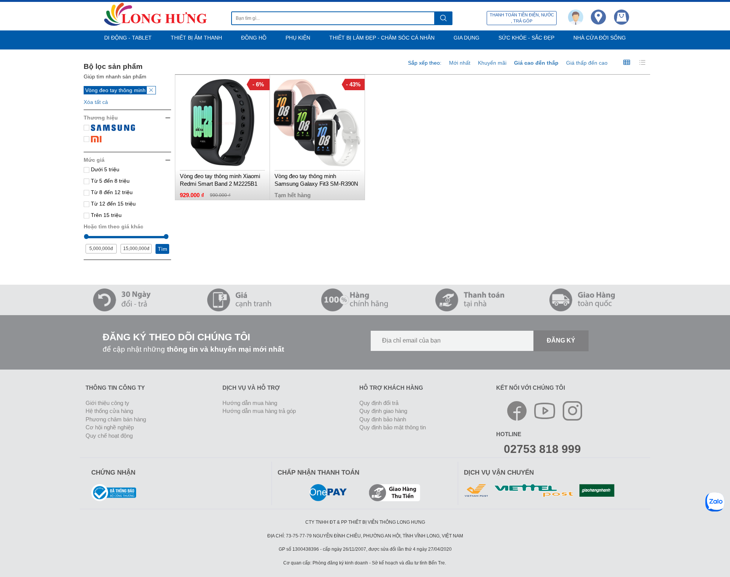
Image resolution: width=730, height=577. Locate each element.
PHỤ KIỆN (298, 38)
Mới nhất (459, 63)
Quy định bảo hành (382, 419)
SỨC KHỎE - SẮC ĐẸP (526, 38)
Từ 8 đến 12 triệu (111, 192)
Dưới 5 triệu (104, 169)
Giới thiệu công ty (107, 403)
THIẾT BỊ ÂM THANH (196, 38)
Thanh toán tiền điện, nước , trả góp (522, 18)
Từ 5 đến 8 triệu (109, 181)
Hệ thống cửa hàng (109, 411)
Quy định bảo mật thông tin (392, 427)
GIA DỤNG (466, 38)
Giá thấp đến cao (587, 63)
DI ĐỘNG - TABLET (128, 38)
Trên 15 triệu (105, 215)
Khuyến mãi (492, 63)
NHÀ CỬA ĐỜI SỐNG (599, 38)
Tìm (162, 249)
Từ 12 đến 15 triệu (112, 204)
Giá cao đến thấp (536, 63)
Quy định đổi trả (378, 403)
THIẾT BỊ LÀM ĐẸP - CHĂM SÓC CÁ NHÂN (382, 38)
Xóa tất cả (96, 102)
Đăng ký (561, 340)
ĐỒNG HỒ (254, 38)
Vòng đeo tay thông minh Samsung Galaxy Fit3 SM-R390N (316, 180)
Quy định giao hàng (383, 411)
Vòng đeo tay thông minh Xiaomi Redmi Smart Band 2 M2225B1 (220, 180)
